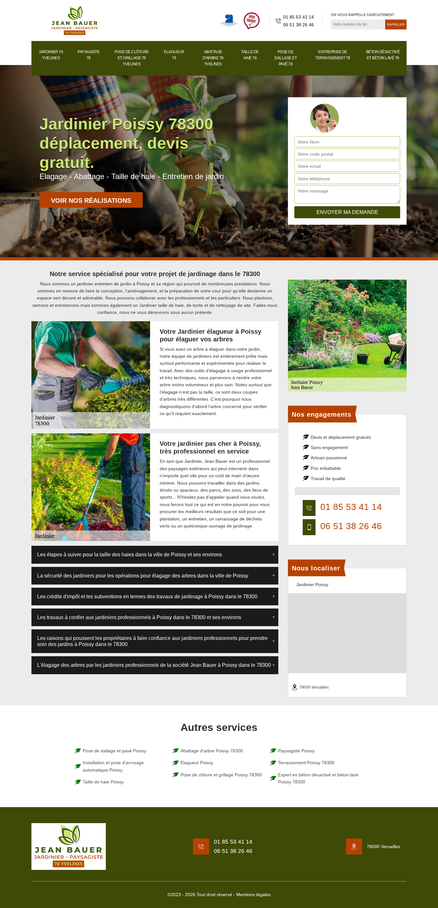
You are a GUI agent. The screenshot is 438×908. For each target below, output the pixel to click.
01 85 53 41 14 (298, 17)
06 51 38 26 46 (298, 24)
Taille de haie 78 (250, 55)
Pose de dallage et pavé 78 (285, 58)
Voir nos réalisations (91, 200)
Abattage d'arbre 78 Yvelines (213, 58)
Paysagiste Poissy (296, 750)
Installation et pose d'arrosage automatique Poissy (113, 766)
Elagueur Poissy (197, 762)
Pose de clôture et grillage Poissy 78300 (221, 774)
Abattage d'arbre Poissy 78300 (212, 750)
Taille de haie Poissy (103, 781)
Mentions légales (253, 894)
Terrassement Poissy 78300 (306, 762)
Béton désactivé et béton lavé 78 (383, 55)
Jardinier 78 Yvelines (51, 55)
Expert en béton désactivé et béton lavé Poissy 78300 (318, 778)
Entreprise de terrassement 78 (332, 55)
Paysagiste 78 (88, 55)
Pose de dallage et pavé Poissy (114, 750)
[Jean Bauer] (74, 20)
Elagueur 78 (174, 55)
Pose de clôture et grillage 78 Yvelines (131, 58)
